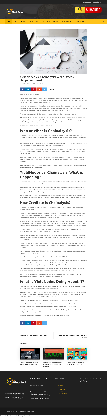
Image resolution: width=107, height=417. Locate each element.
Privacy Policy (61, 389)
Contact (60, 387)
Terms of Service (62, 393)
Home (8, 21)
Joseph (24, 83)
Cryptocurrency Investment (51, 350)
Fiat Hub (55, 21)
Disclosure (60, 391)
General (28, 350)
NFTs (31, 21)
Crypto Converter (87, 2)
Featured (24, 350)
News (15, 21)
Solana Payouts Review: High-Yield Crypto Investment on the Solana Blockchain (52, 364)
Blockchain (55, 350)
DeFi (37, 21)
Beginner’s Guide (67, 21)
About (59, 383)
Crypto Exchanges (96, 2)
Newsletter (80, 21)
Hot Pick (31, 350)
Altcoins (23, 21)
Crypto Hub (46, 21)
